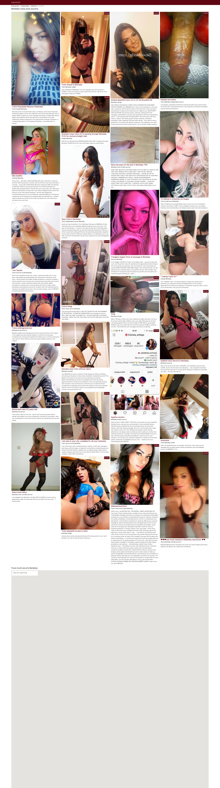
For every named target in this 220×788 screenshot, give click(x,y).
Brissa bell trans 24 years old (24, 409)
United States (25, 6)
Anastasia (165, 440)
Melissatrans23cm (119, 506)
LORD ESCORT (15, 2)
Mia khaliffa (17, 176)
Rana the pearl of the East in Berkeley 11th (129, 165)
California (34, 6)
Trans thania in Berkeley (72, 85)
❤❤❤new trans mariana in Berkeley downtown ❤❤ (183, 540)
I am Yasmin (17, 270)
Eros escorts (15, 6)
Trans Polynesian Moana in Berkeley (27, 107)
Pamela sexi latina (168, 100)
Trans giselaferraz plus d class (75, 531)
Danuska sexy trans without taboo (76, 369)
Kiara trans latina (19, 492)
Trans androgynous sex (22, 328)
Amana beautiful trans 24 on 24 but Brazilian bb (131, 100)
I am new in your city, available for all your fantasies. (84, 441)
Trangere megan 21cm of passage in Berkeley (130, 257)
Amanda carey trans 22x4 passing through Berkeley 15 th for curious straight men (84, 135)
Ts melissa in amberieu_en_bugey (175, 199)
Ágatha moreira (117, 417)
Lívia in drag (67, 306)
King (113, 314)
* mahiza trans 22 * (169, 276)
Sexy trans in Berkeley (71, 219)
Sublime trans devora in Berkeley (175, 361)
